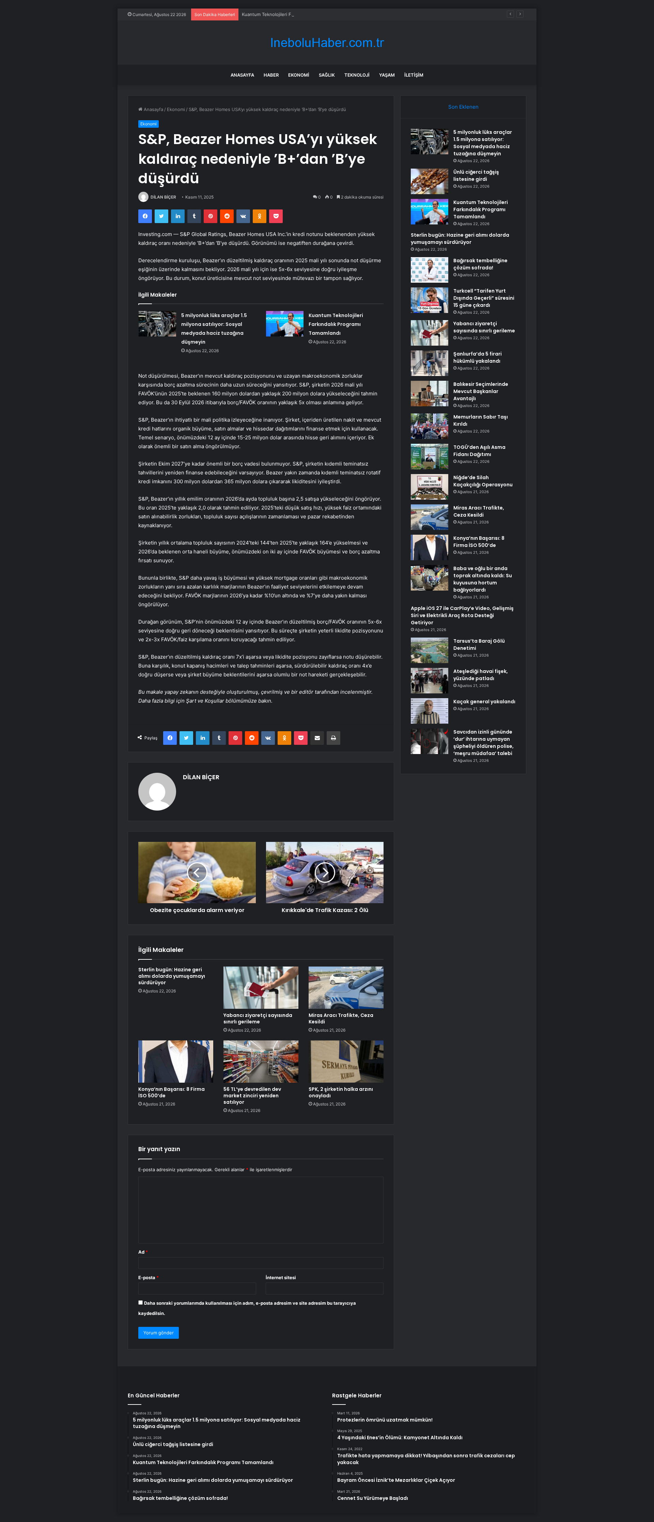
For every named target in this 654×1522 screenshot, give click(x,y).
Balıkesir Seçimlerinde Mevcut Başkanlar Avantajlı (480, 391)
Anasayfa (242, 75)
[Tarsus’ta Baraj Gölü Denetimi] (429, 650)
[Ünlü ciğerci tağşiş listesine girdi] (429, 181)
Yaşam (387, 75)
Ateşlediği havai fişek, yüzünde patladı (480, 675)
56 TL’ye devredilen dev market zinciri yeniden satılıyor (252, 1095)
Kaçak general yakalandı (484, 701)
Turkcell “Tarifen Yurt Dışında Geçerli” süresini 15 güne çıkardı (483, 298)
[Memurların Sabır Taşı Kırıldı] (429, 426)
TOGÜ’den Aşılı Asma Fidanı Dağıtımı (479, 451)
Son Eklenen (463, 107)
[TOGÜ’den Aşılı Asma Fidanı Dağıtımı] (429, 456)
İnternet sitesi (281, 1277)
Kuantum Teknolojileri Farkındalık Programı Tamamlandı (299, 14)
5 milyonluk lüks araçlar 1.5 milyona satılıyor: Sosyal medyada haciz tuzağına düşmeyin (482, 143)
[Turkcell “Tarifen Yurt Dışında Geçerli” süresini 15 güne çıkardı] (429, 300)
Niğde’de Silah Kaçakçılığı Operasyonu (483, 481)
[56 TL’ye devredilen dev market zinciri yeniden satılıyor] (260, 1061)
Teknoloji (357, 75)
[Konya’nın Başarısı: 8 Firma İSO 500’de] (175, 1061)
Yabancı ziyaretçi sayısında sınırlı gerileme (257, 1018)
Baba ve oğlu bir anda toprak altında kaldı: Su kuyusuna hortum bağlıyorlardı (482, 579)
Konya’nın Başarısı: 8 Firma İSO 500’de (171, 1092)
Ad (143, 1252)
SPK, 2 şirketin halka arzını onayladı (341, 1092)
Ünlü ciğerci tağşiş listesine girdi (476, 176)
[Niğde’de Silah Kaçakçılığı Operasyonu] (429, 487)
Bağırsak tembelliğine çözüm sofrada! (480, 264)
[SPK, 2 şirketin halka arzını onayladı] (346, 1061)
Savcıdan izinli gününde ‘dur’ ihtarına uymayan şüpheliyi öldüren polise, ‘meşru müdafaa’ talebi (483, 742)
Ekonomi (298, 75)
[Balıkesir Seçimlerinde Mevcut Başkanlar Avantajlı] (429, 393)
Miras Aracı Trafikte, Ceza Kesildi (341, 1018)
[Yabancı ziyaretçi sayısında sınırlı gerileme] (260, 988)
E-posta (148, 1277)
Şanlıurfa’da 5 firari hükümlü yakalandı (477, 357)
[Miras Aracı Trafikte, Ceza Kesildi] (346, 988)
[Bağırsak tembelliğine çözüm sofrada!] (429, 270)
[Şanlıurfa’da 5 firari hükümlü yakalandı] (429, 363)
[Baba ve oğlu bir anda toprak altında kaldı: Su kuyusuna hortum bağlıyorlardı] (429, 578)
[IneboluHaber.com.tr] (327, 42)
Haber (271, 75)
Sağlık (327, 75)
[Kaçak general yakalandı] (429, 711)
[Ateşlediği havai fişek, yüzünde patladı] (429, 680)
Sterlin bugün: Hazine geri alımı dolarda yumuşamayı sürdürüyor (171, 976)
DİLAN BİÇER (163, 197)
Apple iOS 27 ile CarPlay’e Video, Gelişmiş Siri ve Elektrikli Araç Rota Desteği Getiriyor (462, 615)
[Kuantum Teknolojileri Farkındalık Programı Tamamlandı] (284, 323)
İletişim (413, 75)
